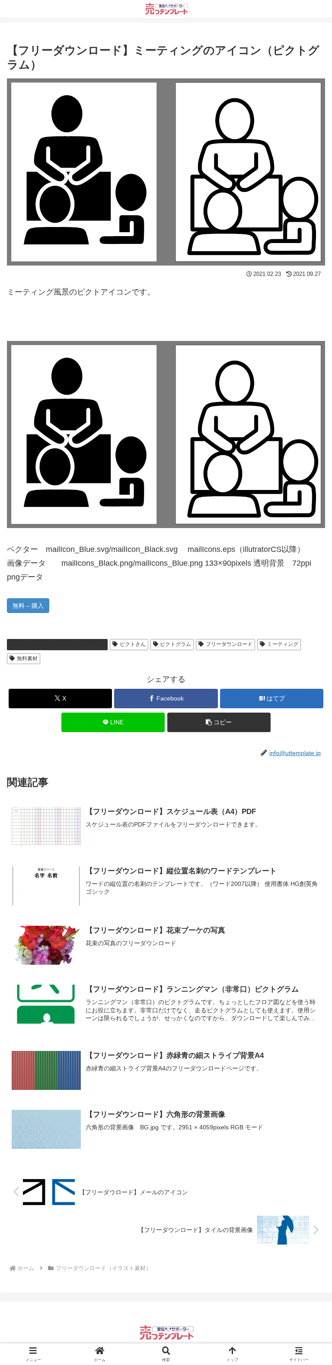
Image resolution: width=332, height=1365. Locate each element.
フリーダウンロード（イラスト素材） (61, 644)
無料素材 (27, 658)
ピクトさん (133, 644)
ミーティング (282, 644)
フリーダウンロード (229, 644)
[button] (219, 722)
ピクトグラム (175, 644)
